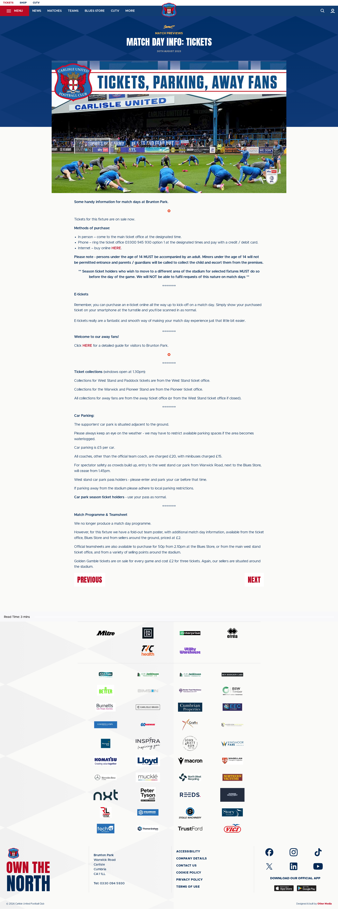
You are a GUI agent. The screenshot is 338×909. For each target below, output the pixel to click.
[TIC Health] (148, 650)
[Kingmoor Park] (232, 743)
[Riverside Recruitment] (232, 795)
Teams (73, 10)
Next (254, 579)
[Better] (105, 690)
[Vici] (232, 828)
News (36, 10)
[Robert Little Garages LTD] (105, 812)
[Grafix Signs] (190, 724)
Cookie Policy (188, 872)
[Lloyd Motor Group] (148, 761)
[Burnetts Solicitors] (105, 707)
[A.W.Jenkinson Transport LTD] (148, 674)
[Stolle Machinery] (190, 812)
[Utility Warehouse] (190, 650)
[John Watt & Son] (190, 743)
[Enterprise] (190, 633)
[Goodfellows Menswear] (105, 724)
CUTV (36, 3)
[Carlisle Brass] (148, 707)
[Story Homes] (232, 812)
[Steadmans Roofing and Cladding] (148, 812)
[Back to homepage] (169, 10)
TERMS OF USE (188, 886)
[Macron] (190, 761)
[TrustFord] (190, 828)
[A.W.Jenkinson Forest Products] (190, 674)
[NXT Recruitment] (105, 795)
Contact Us (186, 865)
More (130, 10)
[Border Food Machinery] (190, 690)
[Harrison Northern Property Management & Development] (232, 724)
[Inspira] (148, 743)
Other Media (324, 904)
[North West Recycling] (190, 777)
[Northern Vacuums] (232, 777)
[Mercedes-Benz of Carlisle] (105, 777)
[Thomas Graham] (148, 828)
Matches (54, 10)
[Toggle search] (322, 11)
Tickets (8, 3)
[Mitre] (105, 633)
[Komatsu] (105, 761)
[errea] (232, 633)
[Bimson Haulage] (148, 690)
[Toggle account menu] (333, 11)
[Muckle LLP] (148, 777)
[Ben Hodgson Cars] (232, 674)
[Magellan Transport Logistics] (232, 760)
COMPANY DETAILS (191, 858)
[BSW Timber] (232, 690)
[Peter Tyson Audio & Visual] (148, 795)
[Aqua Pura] (105, 674)
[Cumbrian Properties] (190, 707)
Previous (89, 579)
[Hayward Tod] (105, 743)
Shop (23, 3)
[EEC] (232, 707)
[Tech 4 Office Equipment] (105, 828)
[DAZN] (148, 633)
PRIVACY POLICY (189, 879)
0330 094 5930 (109, 883)
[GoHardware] (148, 724)
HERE (116, 248)
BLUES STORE (95, 10)
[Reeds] (190, 794)
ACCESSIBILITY (188, 851)
